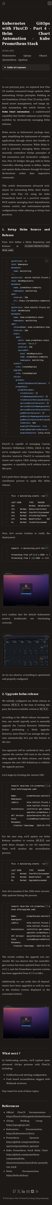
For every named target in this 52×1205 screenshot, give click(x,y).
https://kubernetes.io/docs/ (20, 1133)
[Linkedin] (24, 1192)
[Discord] (33, 1192)
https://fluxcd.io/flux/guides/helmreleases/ (28, 1116)
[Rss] (37, 1192)
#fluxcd (43, 55)
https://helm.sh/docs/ (17, 1175)
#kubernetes (9, 55)
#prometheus (9, 59)
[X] (19, 1192)
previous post (17, 86)
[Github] (15, 1192)
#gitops (27, 55)
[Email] (28, 1192)
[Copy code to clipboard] (47, 261)
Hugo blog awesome (39, 1198)
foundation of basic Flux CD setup (24, 99)
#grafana (23, 59)
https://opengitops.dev (18, 1124)
